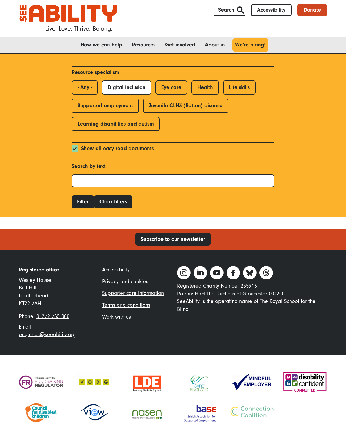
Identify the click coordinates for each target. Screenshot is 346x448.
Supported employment (105, 105)
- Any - (85, 87)
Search (226, 10)
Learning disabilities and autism (116, 124)
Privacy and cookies (125, 281)
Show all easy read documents (117, 148)
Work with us (116, 317)
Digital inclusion (126, 87)
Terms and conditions (126, 305)
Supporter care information (133, 293)
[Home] (68, 18)
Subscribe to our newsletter (173, 239)
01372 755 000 (52, 316)
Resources (143, 45)
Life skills (239, 87)
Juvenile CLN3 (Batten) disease (185, 105)
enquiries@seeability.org (47, 334)
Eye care (171, 87)
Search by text (89, 166)
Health (205, 87)
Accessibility (271, 10)
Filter (83, 201)
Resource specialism (95, 72)
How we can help (101, 45)
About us (215, 45)
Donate (312, 10)
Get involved (180, 45)
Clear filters (113, 201)
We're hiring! (250, 45)
